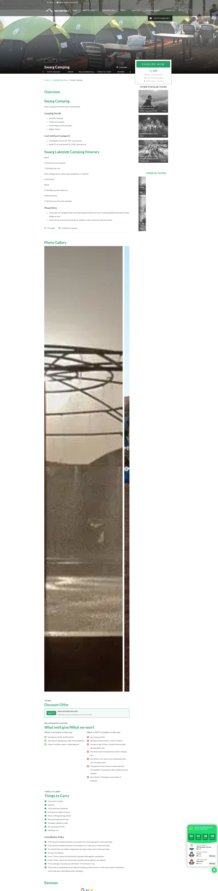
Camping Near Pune (60, 80)
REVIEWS (120, 72)
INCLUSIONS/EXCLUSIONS (87, 72)
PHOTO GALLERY (53, 72)
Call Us (51, 2)
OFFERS (70, 72)
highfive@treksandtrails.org (68, 2)
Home (46, 80)
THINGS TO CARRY (104, 72)
